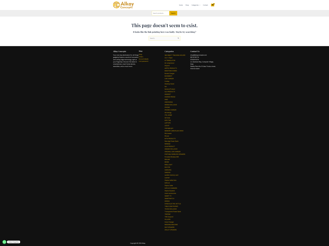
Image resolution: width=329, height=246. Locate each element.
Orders (141, 57)
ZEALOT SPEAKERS (171, 230)
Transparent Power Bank (173, 211)
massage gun (169, 128)
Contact (205, 5)
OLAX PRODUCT (170, 146)
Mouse (167, 136)
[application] (199, 5)
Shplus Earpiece (170, 191)
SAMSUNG (168, 170)
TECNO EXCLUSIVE (171, 209)
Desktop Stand (169, 84)
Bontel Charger (170, 73)
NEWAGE (167, 144)
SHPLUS (167, 183)
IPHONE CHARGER (170, 110)
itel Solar (167, 118)
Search (173, 13)
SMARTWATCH (169, 198)
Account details (143, 59)
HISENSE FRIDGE (170, 97)
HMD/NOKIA (169, 102)
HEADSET (168, 94)
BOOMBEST (168, 76)
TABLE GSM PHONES (171, 206)
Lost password (143, 61)
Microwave (168, 133)
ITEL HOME (168, 115)
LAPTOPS (168, 123)
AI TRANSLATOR (170, 60)
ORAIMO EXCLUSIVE (171, 149)
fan (166, 86)
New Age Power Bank (171, 141)
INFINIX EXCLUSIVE (171, 105)
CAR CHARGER (169, 79)
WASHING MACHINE (171, 225)
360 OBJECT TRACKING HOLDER (175, 55)
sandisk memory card (171, 175)
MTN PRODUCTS (170, 139)
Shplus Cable (169, 185)
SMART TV (168, 196)
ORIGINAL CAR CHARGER (172, 152)
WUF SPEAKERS (169, 227)
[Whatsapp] (4, 242)
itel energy (168, 112)
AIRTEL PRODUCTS (171, 68)
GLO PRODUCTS (170, 92)
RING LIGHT (168, 165)
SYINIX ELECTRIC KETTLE (173, 204)
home (181, 5)
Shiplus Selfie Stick (170, 180)
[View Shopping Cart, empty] (212, 5)
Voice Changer (169, 222)
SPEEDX (167, 201)
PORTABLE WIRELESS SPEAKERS (175, 154)
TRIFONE (167, 214)
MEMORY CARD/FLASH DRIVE (174, 131)
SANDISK (167, 172)
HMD (166, 99)
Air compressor (169, 63)
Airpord (167, 66)
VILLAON (167, 219)
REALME (167, 159)
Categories (195, 5)
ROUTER (167, 167)
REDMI (167, 162)
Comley (167, 81)
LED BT (167, 126)
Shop (187, 5)
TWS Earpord (169, 217)
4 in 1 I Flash (168, 58)
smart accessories (170, 193)
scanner (167, 178)
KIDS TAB (168, 120)
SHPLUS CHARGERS (171, 188)
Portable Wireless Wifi (172, 157)
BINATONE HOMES (171, 71)
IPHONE (167, 107)
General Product (170, 89)
